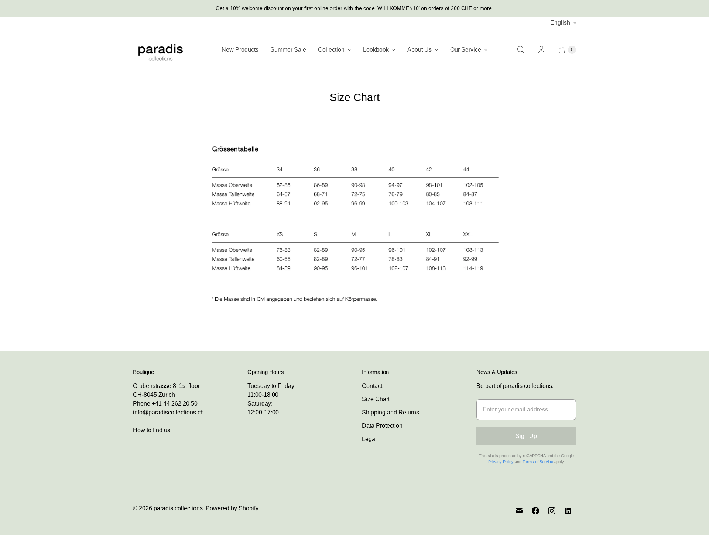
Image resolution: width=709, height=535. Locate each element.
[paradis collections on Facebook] (535, 510)
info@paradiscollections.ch (168, 412)
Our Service (465, 49)
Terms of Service (538, 461)
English (560, 23)
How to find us (151, 430)
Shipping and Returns (390, 412)
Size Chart (376, 399)
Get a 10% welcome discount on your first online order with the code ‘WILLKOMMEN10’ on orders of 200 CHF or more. (354, 8)
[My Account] (541, 50)
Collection (331, 49)
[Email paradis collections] (519, 510)
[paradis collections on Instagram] (552, 510)
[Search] (520, 50)
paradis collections (178, 508)
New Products (240, 49)
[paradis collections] (160, 49)
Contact (372, 386)
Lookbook (376, 49)
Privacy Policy (501, 461)
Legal (369, 439)
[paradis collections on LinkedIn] (568, 510)
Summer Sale (288, 49)
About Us (419, 49)
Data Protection (382, 426)
